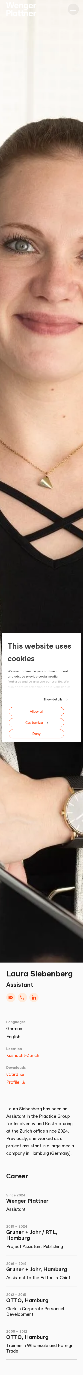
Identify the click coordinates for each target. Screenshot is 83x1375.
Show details (52, 699)
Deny (36, 733)
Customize (34, 722)
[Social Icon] (34, 997)
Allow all (36, 711)
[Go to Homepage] (21, 9)
